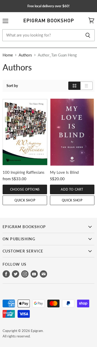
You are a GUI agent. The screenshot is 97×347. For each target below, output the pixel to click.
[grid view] (74, 86)
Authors (25, 55)
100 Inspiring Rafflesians (23, 172)
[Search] (88, 35)
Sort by (12, 86)
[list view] (86, 86)
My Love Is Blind (64, 172)
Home (8, 55)
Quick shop (24, 200)
